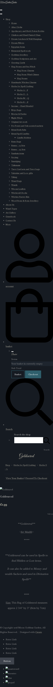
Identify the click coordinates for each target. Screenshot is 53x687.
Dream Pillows (17, 43)
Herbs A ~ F (22, 90)
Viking (14, 177)
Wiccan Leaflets (18, 189)
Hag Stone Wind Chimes (28, 74)
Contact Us (11, 220)
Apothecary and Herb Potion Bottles (27, 31)
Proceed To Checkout (36, 478)
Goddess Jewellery (19, 54)
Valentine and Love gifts (22, 173)
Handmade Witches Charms (23, 82)
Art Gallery (11, 212)
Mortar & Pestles (18, 114)
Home (14, 23)
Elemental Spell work (21, 50)
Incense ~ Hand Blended (22, 106)
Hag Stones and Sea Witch (23, 66)
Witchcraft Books (19, 193)
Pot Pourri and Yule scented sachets (27, 125)
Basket (17, 374)
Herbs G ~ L (22, 94)
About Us (10, 204)
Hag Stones (22, 78)
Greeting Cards (18, 62)
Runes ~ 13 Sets (18, 145)
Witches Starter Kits (20, 196)
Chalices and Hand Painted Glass (25, 35)
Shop (8, 19)
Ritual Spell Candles (20, 133)
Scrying (14, 157)
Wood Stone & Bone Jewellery (24, 200)
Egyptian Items (18, 47)
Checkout (33, 374)
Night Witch (16, 118)
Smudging (15, 161)
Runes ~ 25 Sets (18, 149)
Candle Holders (24, 137)
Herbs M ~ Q (23, 98)
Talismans (15, 165)
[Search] (46, 440)
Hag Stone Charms (25, 70)
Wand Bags (16, 181)
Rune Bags (16, 141)
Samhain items (17, 153)
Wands (14, 185)
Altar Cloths (16, 27)
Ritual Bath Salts (18, 129)
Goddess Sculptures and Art (23, 58)
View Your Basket (15, 478)
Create (38, 632)
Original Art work (19, 121)
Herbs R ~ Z (22, 102)
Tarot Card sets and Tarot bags (25, 169)
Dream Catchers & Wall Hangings (26, 39)
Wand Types (11, 208)
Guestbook (11, 216)
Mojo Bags (16, 110)
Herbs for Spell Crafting (22, 86)
